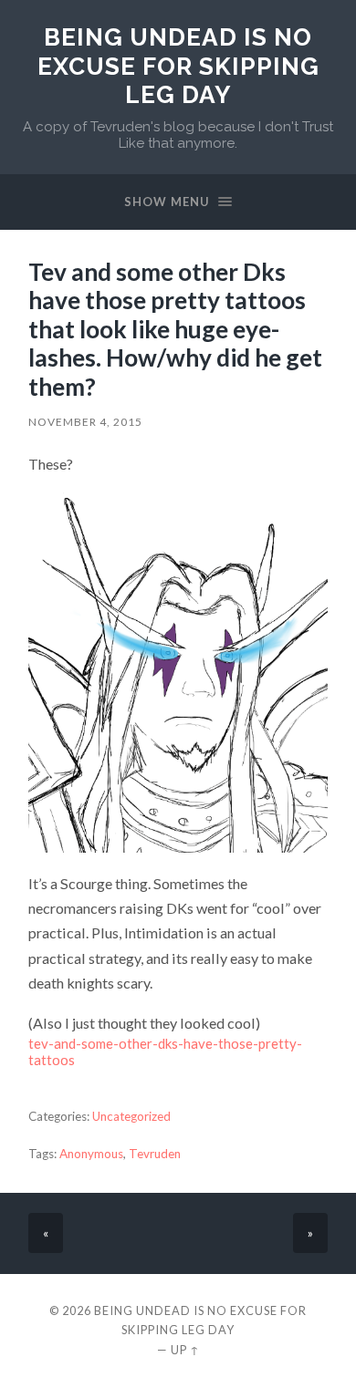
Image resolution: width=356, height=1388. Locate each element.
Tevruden (155, 1153)
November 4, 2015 (85, 422)
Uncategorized (131, 1116)
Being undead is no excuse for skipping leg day (178, 66)
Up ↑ (185, 1349)
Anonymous (91, 1153)
